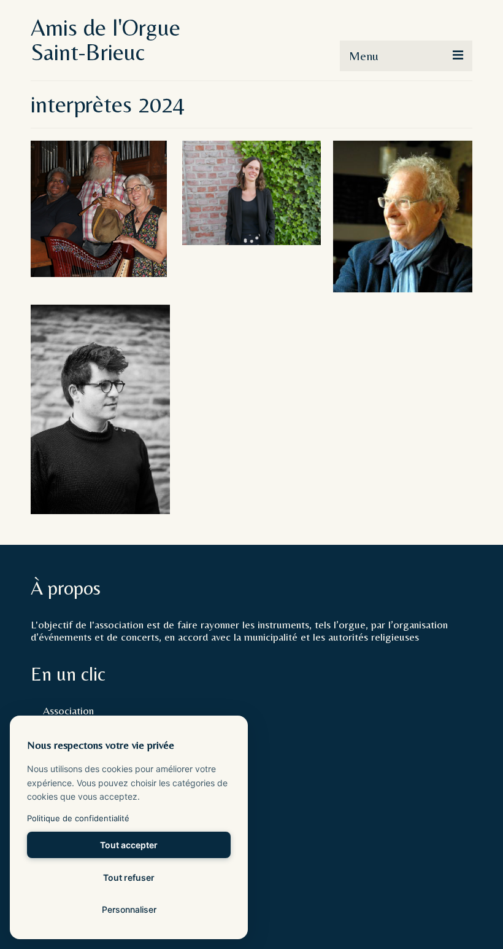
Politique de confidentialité (78, 818)
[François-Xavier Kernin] (100, 410)
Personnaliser (129, 909)
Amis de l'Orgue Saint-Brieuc (105, 40)
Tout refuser (129, 877)
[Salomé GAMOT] (251, 193)
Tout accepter (129, 845)
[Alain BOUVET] (402, 216)
